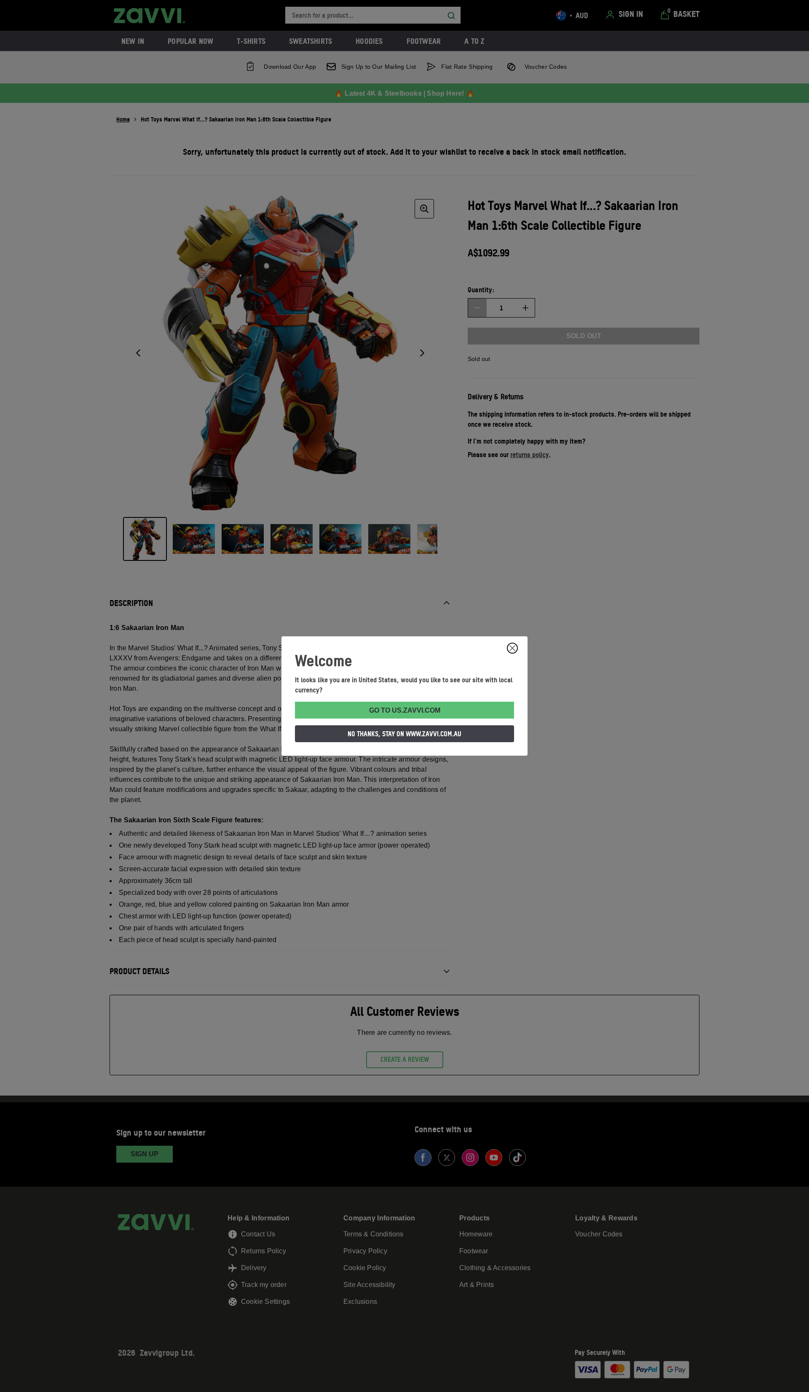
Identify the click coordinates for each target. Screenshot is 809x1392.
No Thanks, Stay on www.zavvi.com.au (404, 734)
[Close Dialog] (512, 648)
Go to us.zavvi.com (404, 710)
